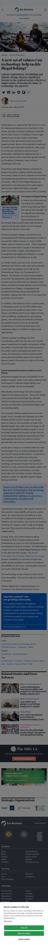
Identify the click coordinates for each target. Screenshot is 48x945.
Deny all (24, 928)
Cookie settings (24, 939)
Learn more (8, 921)
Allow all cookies (24, 933)
